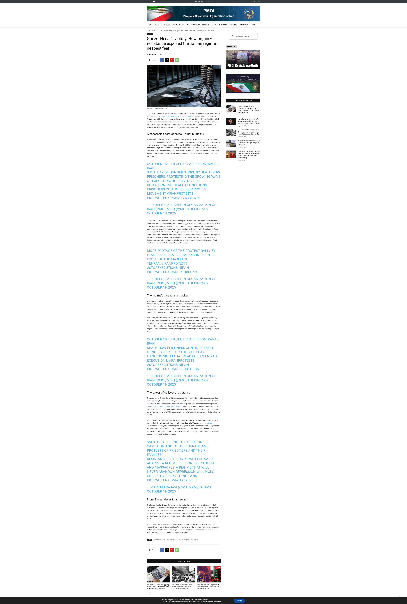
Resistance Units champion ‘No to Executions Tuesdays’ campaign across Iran (249, 143)
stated (209, 423)
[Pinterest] (172, 60)
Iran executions (171, 539)
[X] (151, 1)
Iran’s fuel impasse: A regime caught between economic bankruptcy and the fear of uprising (208, 586)
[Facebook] (148, 1)
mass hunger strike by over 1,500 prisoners (177, 116)
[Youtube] (154, 1)
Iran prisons (194, 539)
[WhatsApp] (177, 60)
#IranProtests (180, 193)
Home (149, 31)
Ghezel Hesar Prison (159, 539)
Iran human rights (183, 539)
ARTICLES (154, 31)
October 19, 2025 (161, 287)
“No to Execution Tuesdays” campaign (167, 406)
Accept (239, 601)
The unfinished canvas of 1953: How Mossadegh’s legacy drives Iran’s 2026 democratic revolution (183, 586)
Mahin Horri (152, 54)
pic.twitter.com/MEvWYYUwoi (173, 198)
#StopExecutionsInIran (168, 268)
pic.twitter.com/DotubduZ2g (173, 272)
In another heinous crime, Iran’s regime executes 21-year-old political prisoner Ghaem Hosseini (249, 121)
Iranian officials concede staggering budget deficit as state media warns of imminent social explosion (158, 586)
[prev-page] (148, 593)
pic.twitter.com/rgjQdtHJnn (173, 369)
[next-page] (151, 593)
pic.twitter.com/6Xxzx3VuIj (171, 480)
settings (218, 602)
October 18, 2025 (161, 213)
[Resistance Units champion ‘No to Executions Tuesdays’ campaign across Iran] (231, 143)
